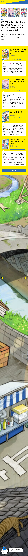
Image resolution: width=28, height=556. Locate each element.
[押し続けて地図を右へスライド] (25, 278)
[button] (4, 549)
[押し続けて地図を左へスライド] (2, 278)
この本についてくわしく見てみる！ (17, 59)
